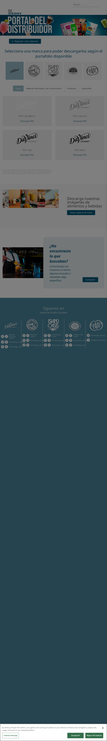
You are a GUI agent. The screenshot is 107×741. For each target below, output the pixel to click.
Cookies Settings (10, 735)
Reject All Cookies (94, 735)
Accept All (75, 735)
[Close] (103, 728)
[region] (53, 732)
